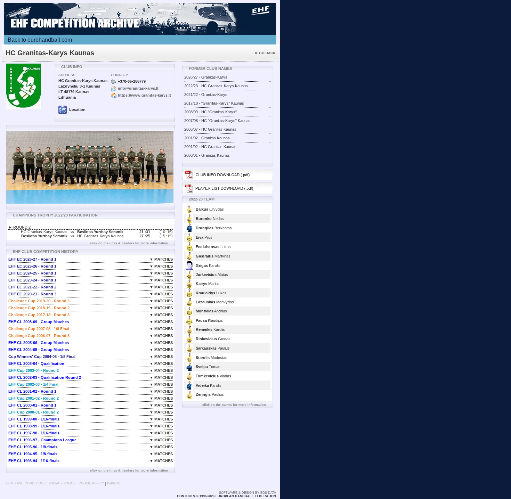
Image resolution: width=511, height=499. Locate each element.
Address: (67, 75)
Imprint (114, 483)
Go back (265, 53)
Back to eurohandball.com (40, 40)
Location (77, 109)
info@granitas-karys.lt (138, 88)
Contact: (119, 75)
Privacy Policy (62, 483)
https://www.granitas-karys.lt (144, 95)
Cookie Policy (91, 483)
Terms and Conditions (25, 483)
